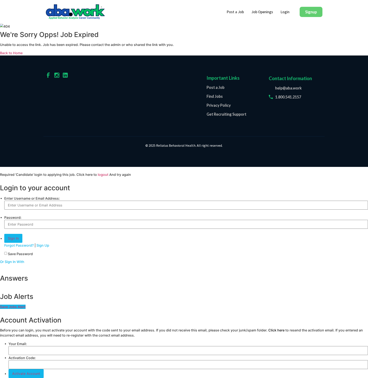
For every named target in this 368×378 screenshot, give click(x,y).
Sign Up (42, 245)
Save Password (20, 254)
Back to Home (11, 53)
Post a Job (235, 11)
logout (103, 174)
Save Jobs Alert (13, 307)
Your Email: (18, 343)
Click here (276, 330)
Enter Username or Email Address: (32, 198)
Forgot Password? (19, 245)
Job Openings (262, 11)
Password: (13, 217)
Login (284, 11)
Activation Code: (22, 358)
